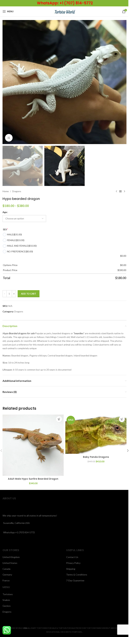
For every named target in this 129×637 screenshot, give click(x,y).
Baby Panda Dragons (96, 457)
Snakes (6, 600)
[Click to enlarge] (9, 138)
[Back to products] (120, 191)
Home (6, 191)
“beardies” (78, 333)
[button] (6, 82)
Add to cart (28, 293)
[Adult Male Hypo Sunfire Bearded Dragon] (33, 445)
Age (5, 212)
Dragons (16, 191)
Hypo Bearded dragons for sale (19, 333)
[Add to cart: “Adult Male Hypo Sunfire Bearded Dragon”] (59, 419)
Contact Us (72, 557)
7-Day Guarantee (75, 580)
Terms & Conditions (76, 574)
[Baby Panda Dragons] (95, 434)
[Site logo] (64, 11)
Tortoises (8, 594)
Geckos (7, 605)
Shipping (70, 568)
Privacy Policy (73, 563)
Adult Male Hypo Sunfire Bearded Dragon (33, 478)
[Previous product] (116, 191)
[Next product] (124, 191)
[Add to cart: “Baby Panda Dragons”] (122, 419)
